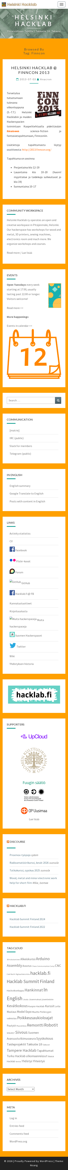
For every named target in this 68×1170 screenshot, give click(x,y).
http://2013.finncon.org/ (36, 149)
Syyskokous (44, 1038)
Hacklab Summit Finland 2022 (27, 927)
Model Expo (24, 1012)
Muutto (35, 1011)
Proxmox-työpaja (20, 855)
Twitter (21, 646)
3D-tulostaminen (13, 959)
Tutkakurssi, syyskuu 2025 (25, 870)
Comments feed (19, 1133)
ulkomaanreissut (36, 1056)
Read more (13, 252)
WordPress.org (18, 1141)
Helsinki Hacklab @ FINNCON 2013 (34, 70)
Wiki (12, 656)
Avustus (27, 965)
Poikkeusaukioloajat (35, 1017)
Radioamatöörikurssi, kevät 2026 (29, 862)
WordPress (46, 1161)
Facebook (21, 550)
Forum (19, 572)
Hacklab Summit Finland (30, 981)
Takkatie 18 (34, 1044)
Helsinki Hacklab (18, 4)
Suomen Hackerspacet (28, 635)
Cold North (11, 974)
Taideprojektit (16, 1044)
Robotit (51, 1025)
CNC (58, 965)
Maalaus (11, 1011)
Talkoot (46, 1044)
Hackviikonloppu (15, 990)
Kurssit (49, 1006)
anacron (46, 79)
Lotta (57, 1006)
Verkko (18, 1061)
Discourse (17, 841)
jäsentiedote (47, 999)
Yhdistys (27, 1061)
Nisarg (34, 1165)
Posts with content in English (27, 501)
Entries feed (17, 1126)
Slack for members (21, 446)
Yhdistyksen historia (22, 664)
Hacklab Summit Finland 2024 (27, 919)
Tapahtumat (45, 1051)
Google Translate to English (26, 493)
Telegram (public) (20, 453)
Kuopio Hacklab (36, 1006)
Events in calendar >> (19, 325)
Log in (13, 1118)
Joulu (25, 999)
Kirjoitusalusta (18, 611)
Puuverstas (22, 1025)
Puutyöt (11, 1025)
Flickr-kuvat (23, 561)
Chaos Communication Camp (43, 966)
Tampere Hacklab (21, 1050)
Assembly (14, 965)
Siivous (21, 1032)
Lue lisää (27, 252)
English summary (20, 486)
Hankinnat (34, 989)
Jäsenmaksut (35, 999)
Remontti (35, 1025)
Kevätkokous (17, 1005)
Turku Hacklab (16, 1056)
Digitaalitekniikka (23, 974)
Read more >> (15, 308)
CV (11, 541)
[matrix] (15, 430)
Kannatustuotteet (21, 603)
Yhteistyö (39, 1061)
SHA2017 (11, 1032)
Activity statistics (20, 533)
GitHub (25, 583)
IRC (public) (17, 438)
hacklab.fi (18, 905)
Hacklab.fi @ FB (24, 593)
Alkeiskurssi (27, 959)
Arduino (43, 958)
